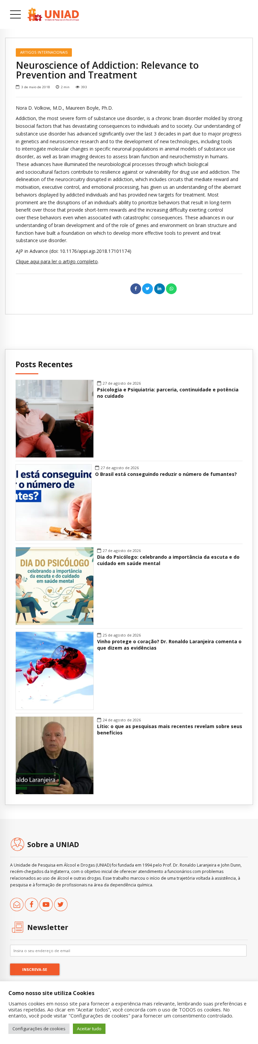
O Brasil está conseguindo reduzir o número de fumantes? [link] (166, 474)
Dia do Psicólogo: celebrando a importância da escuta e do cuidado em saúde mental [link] (168, 560)
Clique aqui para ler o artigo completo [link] (57, 261)
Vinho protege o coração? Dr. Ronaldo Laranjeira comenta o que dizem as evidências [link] (169, 645)
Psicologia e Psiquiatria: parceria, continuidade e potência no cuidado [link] (168, 393)
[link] (53, 14)
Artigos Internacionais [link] (44, 52)
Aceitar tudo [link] (89, 1029)
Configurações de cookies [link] (39, 1029)
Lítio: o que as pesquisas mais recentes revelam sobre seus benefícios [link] (169, 729)
